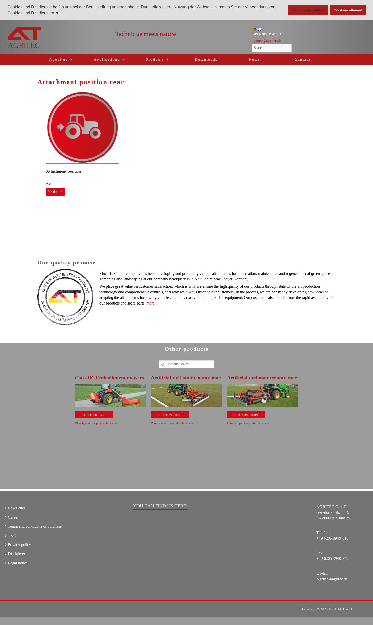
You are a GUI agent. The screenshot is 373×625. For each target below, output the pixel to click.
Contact (302, 59)
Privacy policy (19, 544)
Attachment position (63, 171)
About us (58, 59)
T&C (12, 535)
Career (13, 517)
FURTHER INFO (93, 415)
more (150, 303)
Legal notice (18, 563)
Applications (107, 59)
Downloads (206, 59)
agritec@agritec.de (267, 41)
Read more (55, 192)
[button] (62, 13)
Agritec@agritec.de (332, 579)
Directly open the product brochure (96, 423)
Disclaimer (16, 554)
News (254, 59)
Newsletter (16, 508)
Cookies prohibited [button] (308, 10)
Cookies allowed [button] (348, 10)
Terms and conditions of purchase (35, 526)
